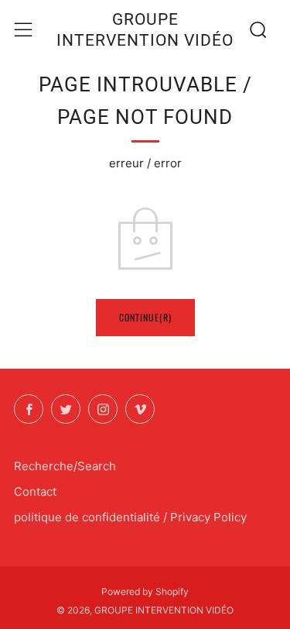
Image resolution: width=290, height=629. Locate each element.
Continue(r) (145, 317)
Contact (35, 491)
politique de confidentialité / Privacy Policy (130, 517)
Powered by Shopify (145, 591)
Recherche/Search (65, 466)
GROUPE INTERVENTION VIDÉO (145, 29)
